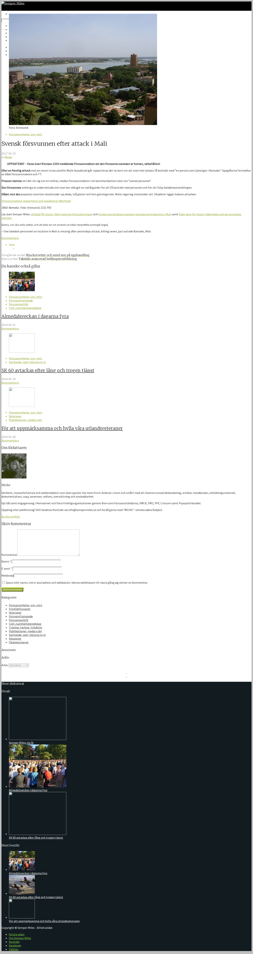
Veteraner (15, 416)
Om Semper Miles (20, 938)
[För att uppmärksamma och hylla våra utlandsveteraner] (22, 406)
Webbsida (7, 575)
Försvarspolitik (18, 304)
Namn (6, 561)
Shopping (15, 638)
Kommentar (9, 555)
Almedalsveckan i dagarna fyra (35, 316)
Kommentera (10, 238)
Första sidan (16, 934)
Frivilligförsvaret (19, 609)
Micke (8, 157)
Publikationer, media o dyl (25, 420)
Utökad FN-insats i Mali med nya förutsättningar (61, 214)
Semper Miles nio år (21, 742)
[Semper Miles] (12, 3)
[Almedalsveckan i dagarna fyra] (22, 290)
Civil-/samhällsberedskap (25, 308)
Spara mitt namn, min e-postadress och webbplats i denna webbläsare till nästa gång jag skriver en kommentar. (77, 582)
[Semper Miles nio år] (37, 739)
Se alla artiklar (10, 516)
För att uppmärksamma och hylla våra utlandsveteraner (62, 428)
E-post (6, 568)
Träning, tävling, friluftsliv (25, 627)
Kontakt (14, 942)
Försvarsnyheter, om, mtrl (25, 134)
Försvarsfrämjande (21, 300)
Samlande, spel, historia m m (27, 362)
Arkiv (4, 665)
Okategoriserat (19, 642)
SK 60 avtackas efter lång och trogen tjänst (47, 370)
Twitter (14, 949)
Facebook (15, 945)
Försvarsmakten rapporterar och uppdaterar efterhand (36, 201)
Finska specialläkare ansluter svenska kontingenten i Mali (134, 214)
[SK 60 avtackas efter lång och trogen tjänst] (22, 351)
